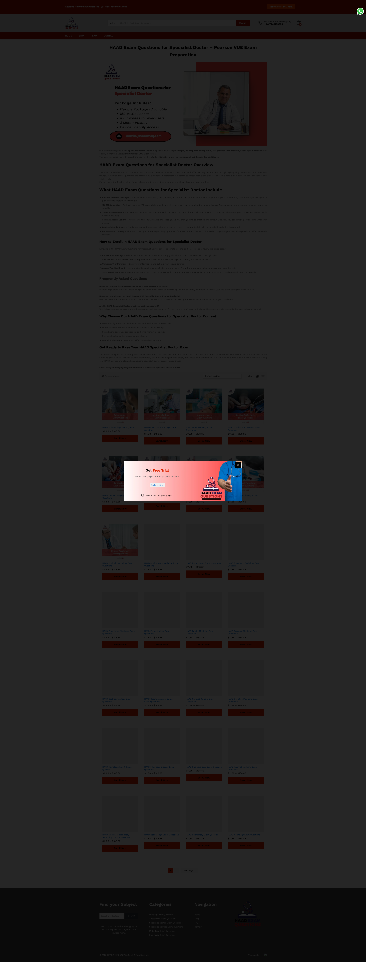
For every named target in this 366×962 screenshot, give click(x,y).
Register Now (157, 485)
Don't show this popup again (159, 495)
